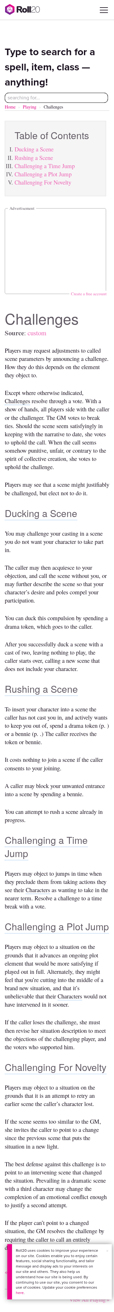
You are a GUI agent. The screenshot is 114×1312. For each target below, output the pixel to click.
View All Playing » (89, 1299)
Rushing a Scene (34, 158)
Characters (38, 890)
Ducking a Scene (34, 149)
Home (10, 107)
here (20, 1293)
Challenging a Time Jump (45, 166)
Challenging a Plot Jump (43, 174)
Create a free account (89, 294)
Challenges (17, 401)
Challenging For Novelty (43, 182)
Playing (29, 107)
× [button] (107, 1251)
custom (37, 332)
